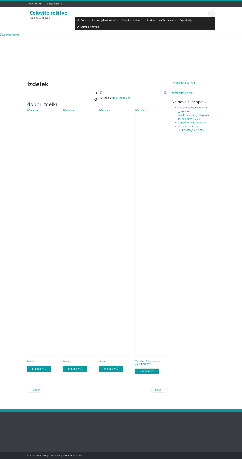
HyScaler (77, 455)
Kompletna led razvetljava (192, 122)
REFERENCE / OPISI (182, 93)
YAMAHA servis (167, 20)
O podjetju (186, 20)
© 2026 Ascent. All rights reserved (44, 455)
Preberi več (39, 368)
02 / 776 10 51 (35, 3)
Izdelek (35, 389)
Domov (85, 20)
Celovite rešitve (48, 12)
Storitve (151, 20)
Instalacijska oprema (103, 20)
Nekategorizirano (121, 97)
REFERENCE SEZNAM (183, 82)
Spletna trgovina (90, 26)
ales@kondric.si (55, 3)
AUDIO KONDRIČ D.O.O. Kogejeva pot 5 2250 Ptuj (86, 427)
